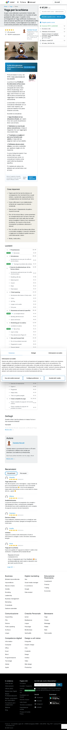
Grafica (27, 657)
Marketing (8, 602)
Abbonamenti (9, 686)
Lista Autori (23, 702)
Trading (46, 588)
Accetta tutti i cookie (55, 378)
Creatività (27, 651)
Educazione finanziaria (49, 577)
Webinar (7, 707)
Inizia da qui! (9, 683)
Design (27, 654)
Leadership (8, 595)
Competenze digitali (13, 638)
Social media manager (31, 582)
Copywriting (8, 617)
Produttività (8, 605)
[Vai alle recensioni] (9, 30)
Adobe (7, 664)
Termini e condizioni (26, 705)
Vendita (7, 589)
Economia (47, 591)
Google (27, 589)
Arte (26, 648)
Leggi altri (10, 567)
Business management (12, 599)
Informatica (8, 641)
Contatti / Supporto (26, 686)
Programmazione (10, 657)
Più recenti (23, 473)
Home (5, 6)
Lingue (7, 633)
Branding (8, 592)
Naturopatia (48, 633)
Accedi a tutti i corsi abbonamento (52, 11)
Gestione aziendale (11, 608)
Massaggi (47, 623)
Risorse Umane (10, 586)
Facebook (39, 697)
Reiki (45, 630)
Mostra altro (8, 429)
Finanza (46, 584)
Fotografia (28, 641)
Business (9, 576)
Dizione (7, 623)
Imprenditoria (9, 582)
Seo (26, 579)
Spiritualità (28, 633)
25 (11, 32)
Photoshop (28, 667)
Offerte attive (9, 688)
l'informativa (44, 688)
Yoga (10, 6)
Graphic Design (29, 644)
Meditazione (28, 620)
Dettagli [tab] (33, 353)
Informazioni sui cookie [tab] (55, 353)
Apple (7, 667)
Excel (6, 651)
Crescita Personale (33, 613)
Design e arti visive (32, 638)
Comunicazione (11, 613)
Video (26, 661)
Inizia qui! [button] (32, 2)
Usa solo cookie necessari (12, 378)
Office (7, 648)
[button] (17, 2)
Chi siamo (23, 683)
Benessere (48, 613)
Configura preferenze (32, 378)
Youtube (39, 701)
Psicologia (28, 626)
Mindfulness (28, 630)
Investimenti (48, 581)
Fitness (46, 620)
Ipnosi (26, 617)
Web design (28, 664)
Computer (8, 644)
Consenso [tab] (12, 353)
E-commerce (29, 586)
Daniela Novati (18, 443)
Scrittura (7, 630)
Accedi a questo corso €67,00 (52, 17)
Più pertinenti (11, 473)
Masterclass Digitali (11, 691)
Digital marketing (32, 576)
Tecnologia (8, 661)
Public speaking (10, 626)
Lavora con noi (22, 690)
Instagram (39, 704)
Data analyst (28, 592)
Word (6, 654)
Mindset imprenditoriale (12, 579)
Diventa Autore (24, 699)
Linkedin (39, 707)
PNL (6, 620)
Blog (6, 710)
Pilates (46, 626)
